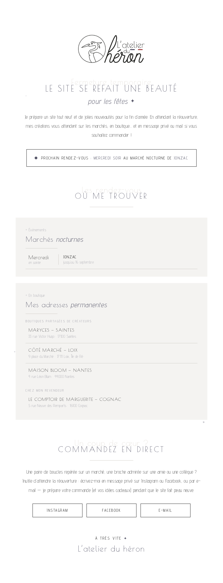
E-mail (165, 510)
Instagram (57, 510)
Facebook (111, 510)
